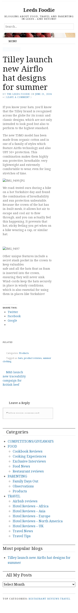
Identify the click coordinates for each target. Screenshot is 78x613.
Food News (21, 466)
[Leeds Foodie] (39, 35)
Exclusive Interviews (29, 461)
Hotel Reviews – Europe (31, 516)
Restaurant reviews (28, 471)
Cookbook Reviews (27, 451)
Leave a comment (18, 97)
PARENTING (17, 476)
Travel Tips (22, 536)
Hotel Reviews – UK (28, 526)
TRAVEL (14, 496)
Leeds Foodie (39, 10)
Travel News (23, 531)
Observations (23, 486)
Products (11, 49)
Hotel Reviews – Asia (29, 511)
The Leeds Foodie (18, 94)
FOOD (12, 446)
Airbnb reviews (25, 501)
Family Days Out (25, 481)
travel (65, 598)
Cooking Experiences (29, 456)
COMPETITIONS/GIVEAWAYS (31, 441)
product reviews (33, 357)
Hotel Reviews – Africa (30, 506)
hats (20, 357)
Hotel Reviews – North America (38, 521)
